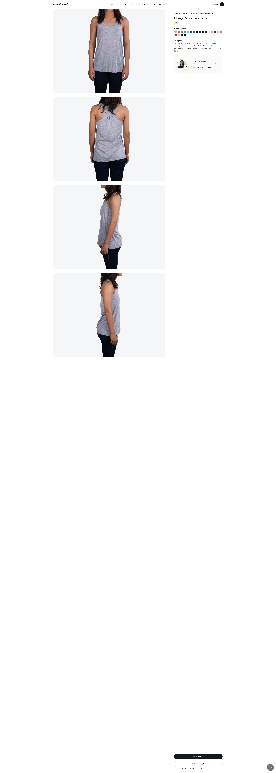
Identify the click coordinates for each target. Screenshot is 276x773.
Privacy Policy (134, 406)
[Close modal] (193, 348)
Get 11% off (133, 412)
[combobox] (161, 386)
